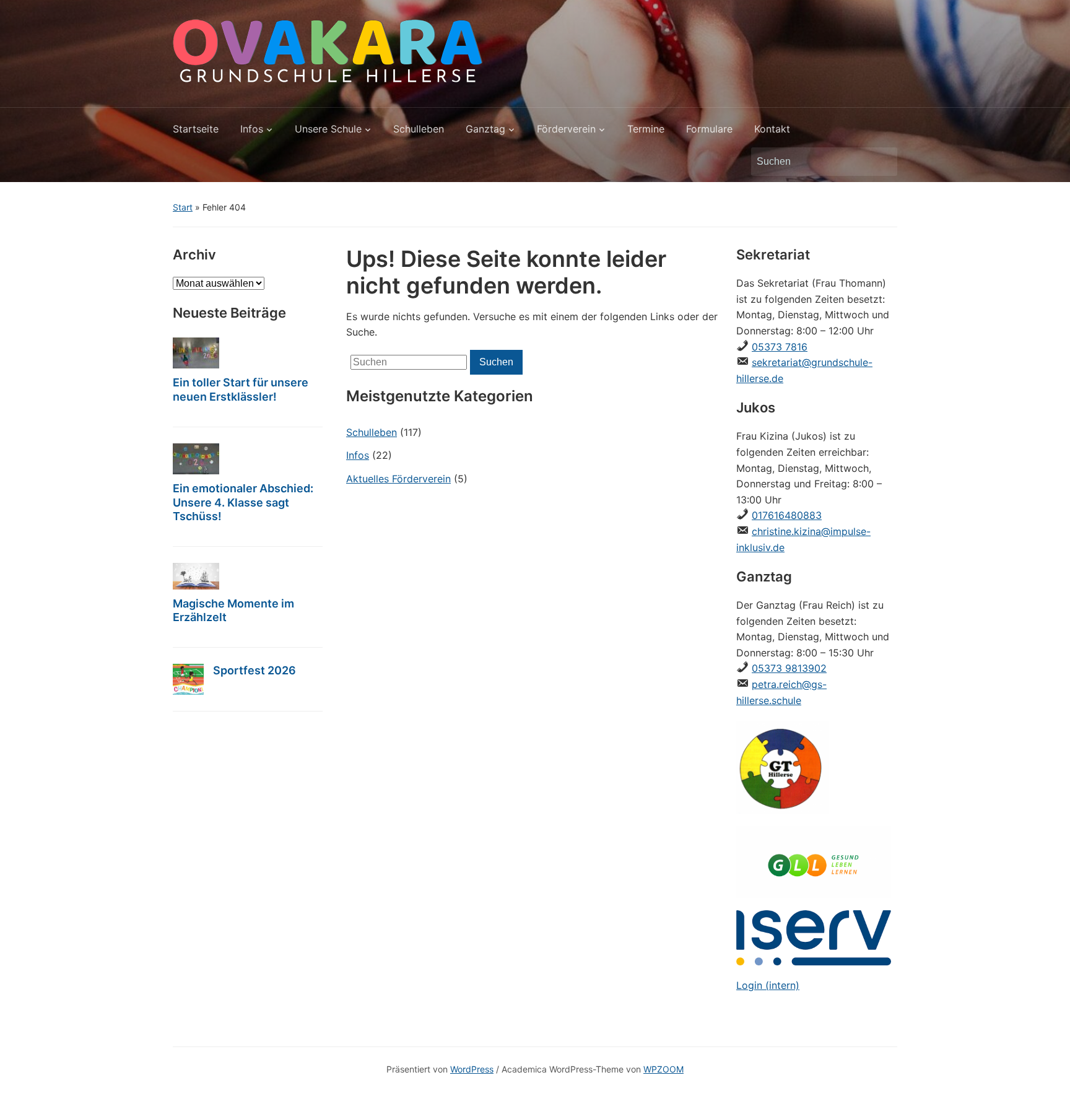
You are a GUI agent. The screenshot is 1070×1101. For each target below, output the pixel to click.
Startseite (196, 129)
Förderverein (566, 129)
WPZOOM (663, 1069)
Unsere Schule (328, 129)
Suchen (881, 161)
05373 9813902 (789, 668)
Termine (645, 129)
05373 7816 (779, 347)
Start (183, 207)
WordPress (472, 1069)
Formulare (709, 129)
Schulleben (418, 129)
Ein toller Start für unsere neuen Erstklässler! (240, 389)
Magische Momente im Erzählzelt (233, 610)
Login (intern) (767, 985)
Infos (251, 129)
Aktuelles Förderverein (398, 478)
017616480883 (787, 515)
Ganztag (485, 129)
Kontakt (772, 129)
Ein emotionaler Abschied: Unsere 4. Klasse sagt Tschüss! (243, 502)
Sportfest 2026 (254, 670)
